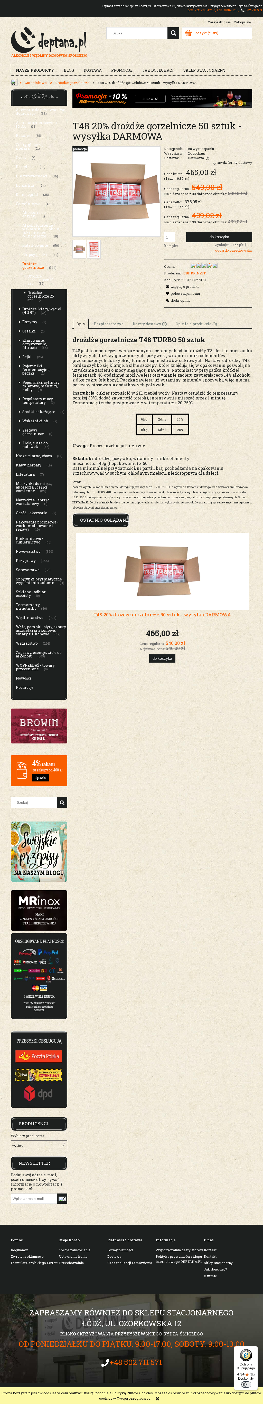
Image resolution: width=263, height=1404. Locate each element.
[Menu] (255, 1349)
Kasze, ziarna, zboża (34, 455)
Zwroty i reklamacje (27, 1256)
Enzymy (29, 321)
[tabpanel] (162, 422)
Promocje (24, 687)
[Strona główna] (49, 41)
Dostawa (114, 1256)
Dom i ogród (27, 194)
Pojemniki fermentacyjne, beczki (36, 370)
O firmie (210, 1276)
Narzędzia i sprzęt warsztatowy (32, 502)
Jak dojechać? (215, 1269)
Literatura (25, 474)
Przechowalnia (71, 1262)
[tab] (81, 323)
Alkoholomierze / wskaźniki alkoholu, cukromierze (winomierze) (41, 230)
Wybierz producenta (27, 1136)
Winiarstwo (27, 643)
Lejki (27, 356)
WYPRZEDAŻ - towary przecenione (35, 667)
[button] (181, 286)
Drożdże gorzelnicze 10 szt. (40, 280)
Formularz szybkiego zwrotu (34, 1262)
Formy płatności (120, 1250)
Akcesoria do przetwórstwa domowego (40, 111)
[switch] (246, 1384)
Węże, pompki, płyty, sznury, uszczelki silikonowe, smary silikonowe (41, 630)
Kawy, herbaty (28, 465)
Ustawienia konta (73, 1256)
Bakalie (23, 135)
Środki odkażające (38, 411)
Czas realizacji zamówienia (129, 1262)
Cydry (21, 157)
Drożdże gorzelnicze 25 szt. (40, 296)
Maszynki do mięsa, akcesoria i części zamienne (34, 487)
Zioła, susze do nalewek (35, 445)
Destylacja (25, 166)
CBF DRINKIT (194, 273)
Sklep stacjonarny (218, 1262)
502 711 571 (254, 10)
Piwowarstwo (28, 551)
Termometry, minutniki (28, 606)
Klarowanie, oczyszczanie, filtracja (34, 344)
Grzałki (29, 331)
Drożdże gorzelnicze (33, 265)
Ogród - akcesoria (31, 512)
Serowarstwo (28, 569)
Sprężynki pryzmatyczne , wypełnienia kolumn (39, 581)
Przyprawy (26, 560)
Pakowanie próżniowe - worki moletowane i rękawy (37, 526)
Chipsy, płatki (34, 254)
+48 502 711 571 (135, 1362)
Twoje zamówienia (74, 1250)
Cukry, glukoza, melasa (29, 146)
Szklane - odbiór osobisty (31, 593)
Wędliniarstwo (29, 617)
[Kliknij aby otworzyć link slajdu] (39, 910)
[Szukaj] (173, 33)
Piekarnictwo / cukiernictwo (29, 540)
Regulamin (19, 1250)
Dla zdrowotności (32, 176)
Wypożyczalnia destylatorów (179, 1250)
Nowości (23, 678)
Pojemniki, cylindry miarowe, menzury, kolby (41, 386)
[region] (39, 910)
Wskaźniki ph (35, 420)
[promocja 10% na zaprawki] (162, 98)
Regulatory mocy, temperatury (37, 400)
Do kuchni (25, 185)
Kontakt (210, 1250)
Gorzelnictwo (28, 203)
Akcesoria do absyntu (34, 214)
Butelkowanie (35, 245)
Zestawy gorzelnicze (33, 432)
